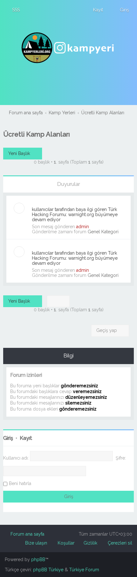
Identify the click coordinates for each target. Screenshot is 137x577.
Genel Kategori (103, 231)
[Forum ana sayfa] (68, 48)
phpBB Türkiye (48, 569)
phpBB (38, 559)
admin (82, 226)
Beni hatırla (20, 483)
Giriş (8, 438)
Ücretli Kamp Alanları (36, 134)
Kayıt (26, 438)
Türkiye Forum (84, 569)
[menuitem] (13, 10)
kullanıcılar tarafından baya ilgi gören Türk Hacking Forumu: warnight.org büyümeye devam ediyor (75, 214)
